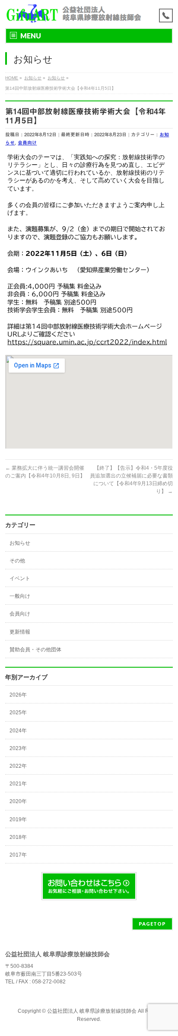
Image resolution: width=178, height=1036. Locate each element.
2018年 (18, 837)
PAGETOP (152, 923)
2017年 (18, 855)
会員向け (27, 142)
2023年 (18, 748)
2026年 (18, 695)
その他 (17, 561)
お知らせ (20, 543)
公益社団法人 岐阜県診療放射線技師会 (92, 1011)
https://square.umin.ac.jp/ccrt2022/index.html (87, 342)
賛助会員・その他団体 (35, 650)
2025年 (18, 713)
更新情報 (20, 632)
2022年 (18, 766)
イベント (20, 578)
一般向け (20, 596)
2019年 (18, 819)
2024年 (18, 731)
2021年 (18, 784)
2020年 (18, 801)
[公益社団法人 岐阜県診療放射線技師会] (73, 14)
